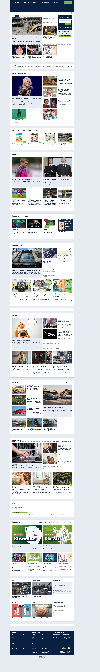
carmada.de (24, 649)
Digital (16, 316)
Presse (43, 647)
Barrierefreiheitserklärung (36, 647)
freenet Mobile (24, 647)
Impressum (34, 648)
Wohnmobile (60, 382)
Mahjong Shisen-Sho (48, 522)
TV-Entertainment (45, 2)
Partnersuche (24, 637)
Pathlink (54, 522)
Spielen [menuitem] (41, 13)
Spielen (16, 522)
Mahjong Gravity (41, 522)
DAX (59, 258)
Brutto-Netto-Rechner (66, 637)
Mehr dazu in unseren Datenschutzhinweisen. (61, 514)
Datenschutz (34, 649)
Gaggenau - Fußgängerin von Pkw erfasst (59, 612)
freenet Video (24, 645)
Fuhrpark (64, 382)
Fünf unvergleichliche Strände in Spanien (49, 468)
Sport (16, 155)
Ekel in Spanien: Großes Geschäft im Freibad (49, 20)
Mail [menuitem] (44, 13)
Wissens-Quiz (44, 637)
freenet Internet (14, 648)
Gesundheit (70, 441)
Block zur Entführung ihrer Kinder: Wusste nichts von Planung (50, 23)
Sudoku (57, 522)
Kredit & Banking (59, 245)
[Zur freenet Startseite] (15, 2)
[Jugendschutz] (42, 657)
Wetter (23, 635)
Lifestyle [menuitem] (32, 13)
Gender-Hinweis (45, 645)
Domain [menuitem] (47, 13)
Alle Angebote (68, 2)
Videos (43, 635)
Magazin (55, 382)
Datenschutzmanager (36, 651)
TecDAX (60, 261)
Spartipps (70, 245)
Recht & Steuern (65, 245)
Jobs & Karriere (53, 245)
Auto (15, 382)
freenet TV (13, 647)
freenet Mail (55, 637)
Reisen (57, 441)
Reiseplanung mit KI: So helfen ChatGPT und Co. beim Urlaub (51, 348)
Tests (52, 382)
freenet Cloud (55, 635)
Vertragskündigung (45, 651)
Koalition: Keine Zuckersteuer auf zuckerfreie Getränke (49, 16)
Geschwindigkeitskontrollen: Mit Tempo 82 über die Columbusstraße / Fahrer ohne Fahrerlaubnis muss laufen (62, 610)
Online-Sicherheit (66, 634)
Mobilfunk (26, 2)
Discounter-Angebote (56, 634)
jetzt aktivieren (16, 512)
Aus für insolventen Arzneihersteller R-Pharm (49, 269)
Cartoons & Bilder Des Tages (26, 130)
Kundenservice (34, 645)
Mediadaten (44, 648)
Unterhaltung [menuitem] (27, 13)
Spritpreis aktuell (15, 635)
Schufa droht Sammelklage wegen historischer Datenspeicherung (49, 276)
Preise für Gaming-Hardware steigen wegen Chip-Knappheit (51, 343)
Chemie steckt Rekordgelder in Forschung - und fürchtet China (49, 271)
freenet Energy (14, 649)
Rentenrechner (65, 638)
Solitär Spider (70, 522)
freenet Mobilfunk (15, 645)
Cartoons (33, 634)
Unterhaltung (20, 74)
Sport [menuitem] (16, 13)
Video (16, 504)
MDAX (60, 260)
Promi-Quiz (34, 638)
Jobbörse (23, 634)
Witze (43, 638)
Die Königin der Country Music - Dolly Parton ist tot (61, 583)
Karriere (43, 649)
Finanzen (17, 246)
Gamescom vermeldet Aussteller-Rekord (49, 346)
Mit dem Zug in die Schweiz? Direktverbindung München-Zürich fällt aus (52, 466)
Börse (13, 634)
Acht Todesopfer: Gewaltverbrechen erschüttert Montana (49, 18)
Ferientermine (14, 637)
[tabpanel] (27, 28)
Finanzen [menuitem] (19, 13)
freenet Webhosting (56, 638)
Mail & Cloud (56, 2)
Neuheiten (48, 382)
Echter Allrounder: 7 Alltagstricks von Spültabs (60, 590)
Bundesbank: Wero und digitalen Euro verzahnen (50, 273)
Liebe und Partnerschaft (63, 441)
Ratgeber (54, 441)
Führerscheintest (69, 382)
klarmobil (23, 648)
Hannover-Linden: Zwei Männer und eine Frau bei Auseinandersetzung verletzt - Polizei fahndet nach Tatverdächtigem (63, 606)
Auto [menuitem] (23, 13)
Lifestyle (17, 441)
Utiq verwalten (34, 652)
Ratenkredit (65, 635)
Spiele (43, 634)
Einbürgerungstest (35, 635)
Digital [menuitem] (37, 13)
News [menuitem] (13, 13)
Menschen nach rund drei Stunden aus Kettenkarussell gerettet (62, 592)
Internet (35, 2)
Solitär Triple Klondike (63, 522)
